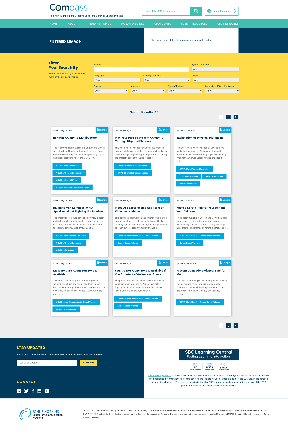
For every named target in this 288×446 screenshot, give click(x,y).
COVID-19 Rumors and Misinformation (72, 187)
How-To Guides (132, 24)
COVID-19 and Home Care (67, 166)
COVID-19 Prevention (189, 176)
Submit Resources (194, 24)
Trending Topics (99, 24)
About (72, 24)
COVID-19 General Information (69, 173)
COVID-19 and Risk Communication (133, 173)
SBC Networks (227, 24)
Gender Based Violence (128, 243)
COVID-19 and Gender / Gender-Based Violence (138, 236)
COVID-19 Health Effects (66, 180)
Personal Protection (214, 176)
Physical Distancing (188, 184)
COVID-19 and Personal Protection (132, 166)
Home (54, 24)
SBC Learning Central (159, 375)
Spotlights (162, 24)
